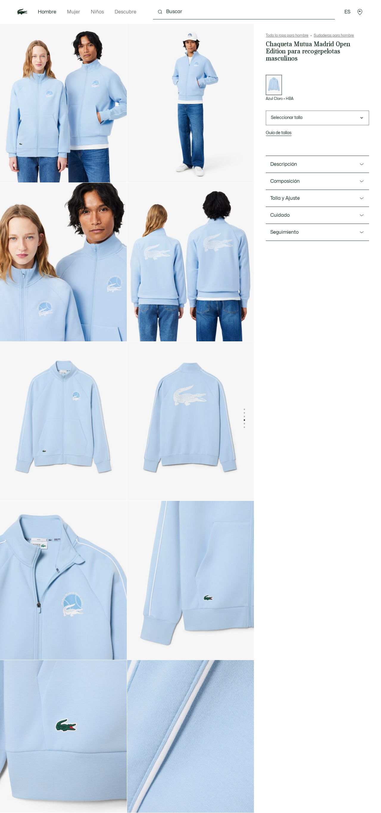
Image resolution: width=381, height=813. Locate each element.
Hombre (47, 12)
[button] (360, 11)
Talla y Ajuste (285, 198)
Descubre (125, 12)
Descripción (283, 164)
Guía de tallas (278, 133)
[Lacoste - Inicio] (22, 12)
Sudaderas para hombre (334, 35)
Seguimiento (284, 232)
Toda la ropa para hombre (287, 35)
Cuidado (280, 215)
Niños (97, 12)
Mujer (73, 12)
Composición (285, 181)
